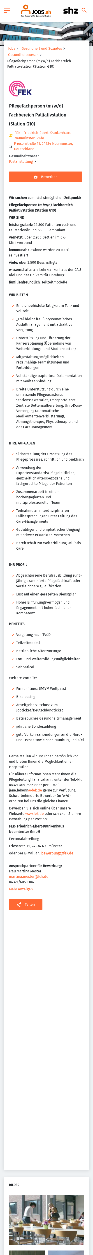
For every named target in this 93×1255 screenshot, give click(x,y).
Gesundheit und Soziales (41, 48)
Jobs (11, 48)
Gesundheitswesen (23, 55)
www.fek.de (34, 813)
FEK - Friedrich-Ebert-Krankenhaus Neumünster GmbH (42, 135)
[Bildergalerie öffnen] (46, 1220)
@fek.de (35, 790)
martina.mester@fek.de (28, 876)
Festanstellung (21, 162)
